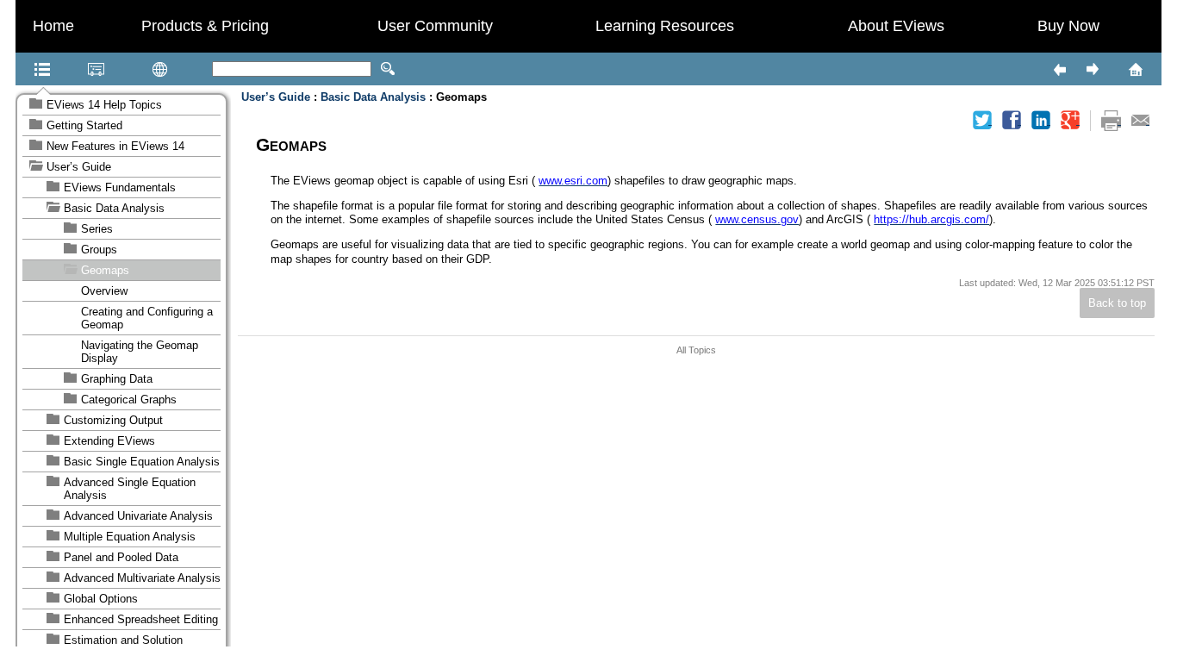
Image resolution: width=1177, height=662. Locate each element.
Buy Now (1068, 25)
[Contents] (21, 69)
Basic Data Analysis (114, 208)
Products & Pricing (205, 25)
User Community (435, 25)
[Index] (74, 69)
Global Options (101, 598)
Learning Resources (664, 25)
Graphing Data (117, 378)
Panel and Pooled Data (121, 557)
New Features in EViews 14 (115, 146)
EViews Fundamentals (120, 187)
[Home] (1113, 69)
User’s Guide (79, 166)
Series (97, 228)
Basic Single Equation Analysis (142, 461)
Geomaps (105, 270)
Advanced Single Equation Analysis (130, 489)
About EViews (896, 25)
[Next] (1091, 69)
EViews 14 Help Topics (104, 104)
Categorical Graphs (129, 399)
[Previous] (1059, 69)
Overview (104, 290)
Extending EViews (109, 440)
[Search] (387, 69)
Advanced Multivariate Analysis (142, 577)
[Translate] (132, 69)
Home (53, 25)
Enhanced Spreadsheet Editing (141, 619)
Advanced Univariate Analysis (138, 515)
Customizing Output (113, 420)
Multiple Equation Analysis (130, 536)
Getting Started (84, 125)
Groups (99, 249)
